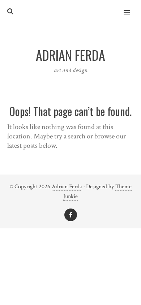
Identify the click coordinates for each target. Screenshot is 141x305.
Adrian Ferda (67, 186)
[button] (131, 7)
